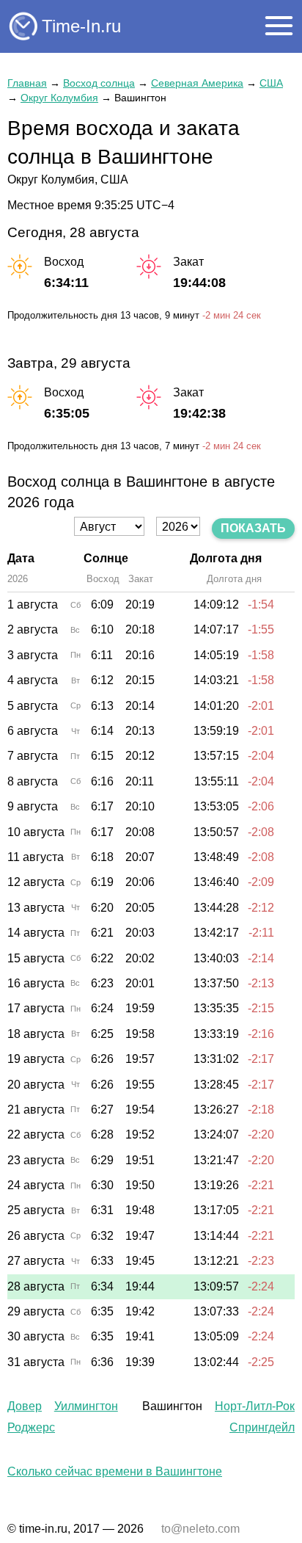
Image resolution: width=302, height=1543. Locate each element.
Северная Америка (197, 83)
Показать (253, 528)
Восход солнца (99, 83)
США (271, 83)
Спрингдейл (262, 1427)
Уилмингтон (86, 1406)
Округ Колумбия (59, 98)
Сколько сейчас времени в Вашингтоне (114, 1471)
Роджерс (31, 1427)
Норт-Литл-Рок (255, 1406)
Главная (27, 83)
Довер (24, 1406)
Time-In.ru (81, 26)
